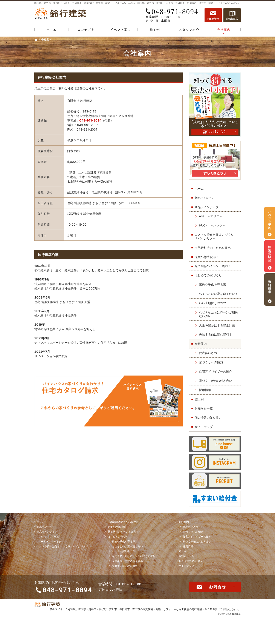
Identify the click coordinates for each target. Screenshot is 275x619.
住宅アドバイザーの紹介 (215, 371)
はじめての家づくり (208, 275)
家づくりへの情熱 (211, 362)
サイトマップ (204, 427)
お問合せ (213, 15)
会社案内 (201, 343)
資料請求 (232, 15)
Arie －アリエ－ (210, 216)
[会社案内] (223, 31)
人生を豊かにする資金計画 (217, 325)
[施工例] (155, 31)
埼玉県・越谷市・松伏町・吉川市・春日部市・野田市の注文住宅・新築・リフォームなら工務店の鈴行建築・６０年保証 (147, 609)
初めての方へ (204, 198)
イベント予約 (269, 223)
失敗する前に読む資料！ (215, 334)
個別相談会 (269, 256)
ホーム (199, 188)
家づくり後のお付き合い (215, 380)
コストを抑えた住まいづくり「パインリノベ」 (214, 236)
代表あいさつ (208, 353)
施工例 (199, 399)
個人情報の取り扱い (208, 417)
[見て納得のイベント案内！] (120, 31)
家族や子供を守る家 (212, 284)
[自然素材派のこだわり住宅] (86, 31)
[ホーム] (51, 31)
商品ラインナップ (207, 207)
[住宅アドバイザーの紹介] (189, 31)
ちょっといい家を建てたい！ (218, 294)
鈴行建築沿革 (48, 255)
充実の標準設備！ (207, 257)
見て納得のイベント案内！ (213, 266)
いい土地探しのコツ (212, 303)
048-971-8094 (173, 15)
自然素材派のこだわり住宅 (213, 247)
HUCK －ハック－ (212, 225)
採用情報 (205, 390)
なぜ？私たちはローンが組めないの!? (218, 314)
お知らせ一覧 (204, 408)
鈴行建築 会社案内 (52, 77)
